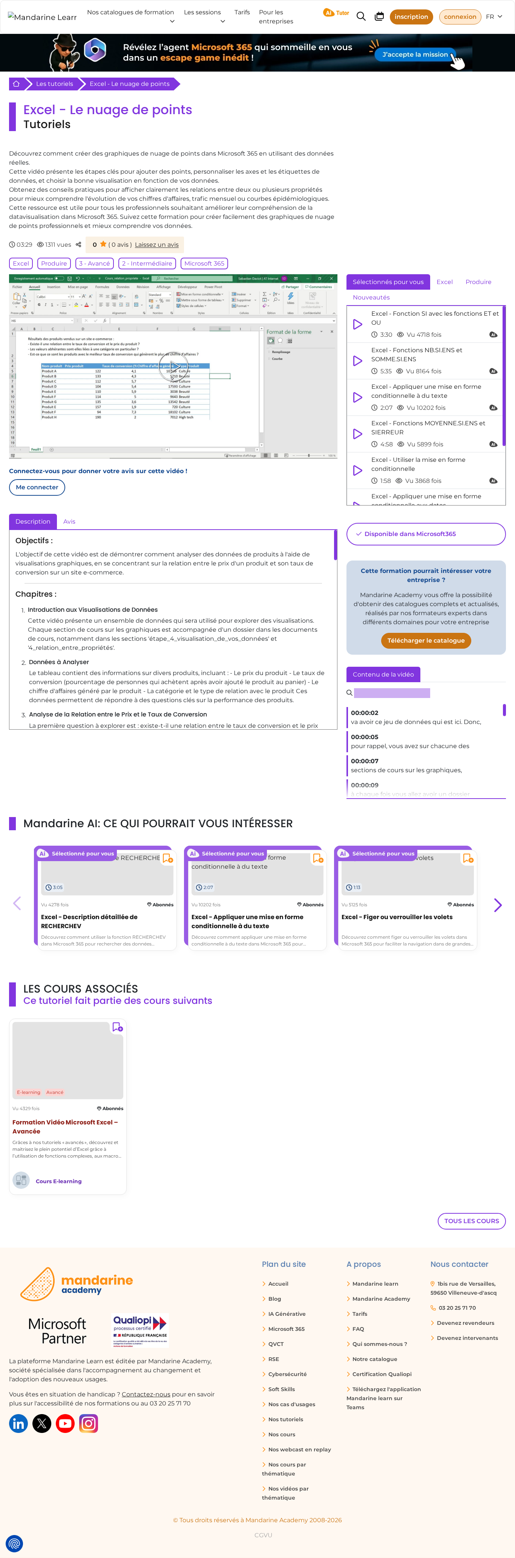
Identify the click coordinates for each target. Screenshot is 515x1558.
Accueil (277, 1283)
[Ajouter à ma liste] (166, 859)
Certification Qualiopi (381, 1374)
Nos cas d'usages (291, 1404)
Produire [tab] (479, 282)
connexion (460, 16)
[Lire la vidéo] (173, 366)
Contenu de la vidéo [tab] (383, 674)
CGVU (263, 1535)
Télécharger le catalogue (426, 640)
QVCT (275, 1344)
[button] (497, 903)
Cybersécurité (287, 1374)
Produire (54, 263)
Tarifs (359, 1314)
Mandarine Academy (380, 1298)
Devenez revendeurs (464, 1323)
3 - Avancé (94, 263)
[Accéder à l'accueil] (42, 17)
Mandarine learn (375, 1283)
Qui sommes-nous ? (379, 1344)
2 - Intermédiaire (147, 263)
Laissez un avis (157, 244)
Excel (21, 263)
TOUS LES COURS (471, 1221)
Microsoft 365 (204, 263)
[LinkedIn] (18, 1423)
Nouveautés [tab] (371, 297)
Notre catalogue (374, 1359)
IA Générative (286, 1314)
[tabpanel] (426, 406)
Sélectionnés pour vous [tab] (388, 282)
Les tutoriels (54, 83)
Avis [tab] (69, 521)
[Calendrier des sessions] (379, 17)
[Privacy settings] (14, 1543)
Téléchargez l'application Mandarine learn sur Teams (384, 1398)
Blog (274, 1298)
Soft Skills (281, 1389)
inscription (411, 16)
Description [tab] (33, 521)
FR (491, 16)
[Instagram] (88, 1423)
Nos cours (281, 1434)
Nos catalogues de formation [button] (130, 12)
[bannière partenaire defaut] (257, 53)
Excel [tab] (445, 282)
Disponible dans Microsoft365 (409, 534)
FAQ (357, 1329)
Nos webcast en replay (299, 1449)
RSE (273, 1359)
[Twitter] (41, 1423)
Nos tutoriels (285, 1419)
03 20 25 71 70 (456, 1307)
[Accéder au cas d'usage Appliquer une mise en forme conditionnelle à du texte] (258, 861)
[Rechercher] (361, 17)
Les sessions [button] (202, 12)
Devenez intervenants (466, 1338)
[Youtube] (65, 1423)
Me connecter (37, 487)
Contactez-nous (146, 1394)
